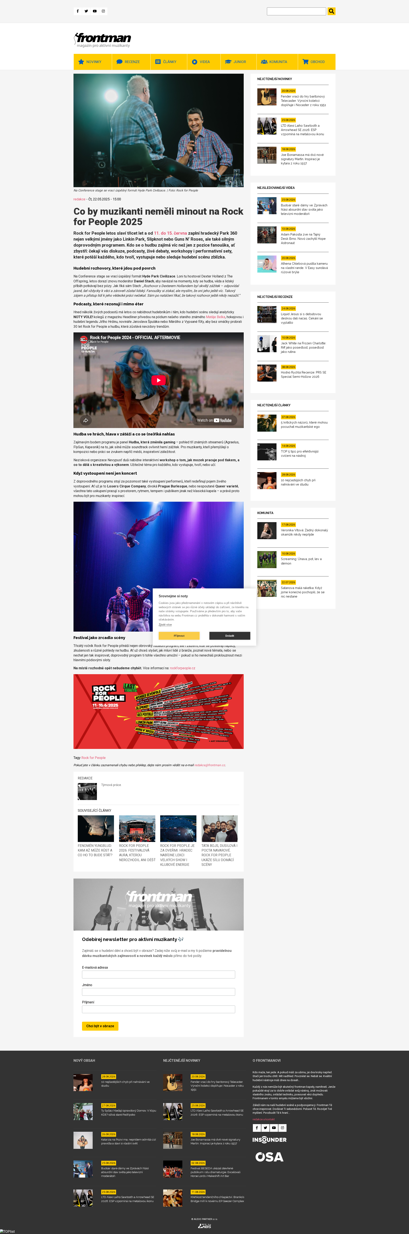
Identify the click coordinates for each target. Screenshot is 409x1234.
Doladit (229, 635)
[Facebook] (78, 11)
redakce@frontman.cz (209, 765)
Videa (205, 62)
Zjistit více (165, 624)
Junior (239, 62)
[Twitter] (86, 11)
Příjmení (88, 1002)
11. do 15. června (170, 233)
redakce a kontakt (264, 1119)
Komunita (278, 62)
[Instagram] (103, 11)
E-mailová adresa (95, 967)
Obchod (318, 62)
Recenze (132, 62)
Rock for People (93, 758)
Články (169, 62)
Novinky (93, 62)
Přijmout (179, 635)
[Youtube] (95, 11)
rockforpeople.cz (182, 668)
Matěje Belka (215, 317)
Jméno (87, 985)
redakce (79, 199)
